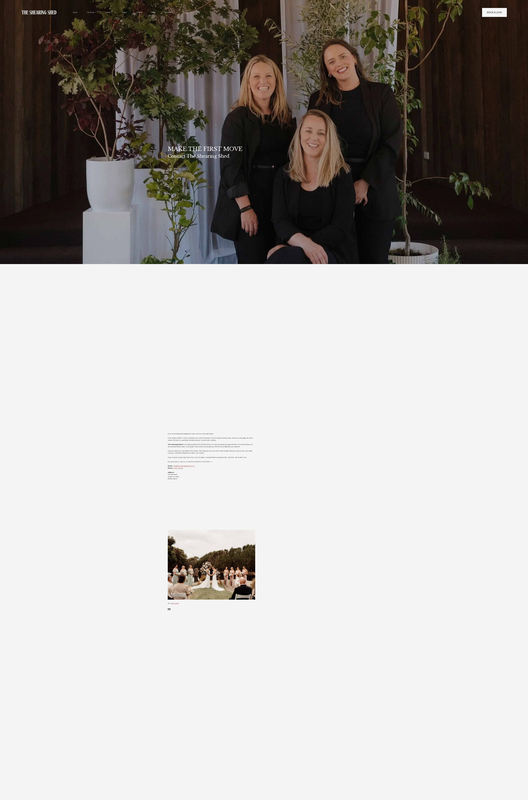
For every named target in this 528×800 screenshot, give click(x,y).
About (75, 12)
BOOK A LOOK (494, 12)
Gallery (124, 12)
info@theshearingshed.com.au (184, 466)
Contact (185, 12)
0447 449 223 (178, 468)
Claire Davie (174, 603)
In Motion (139, 12)
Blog (153, 12)
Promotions (169, 12)
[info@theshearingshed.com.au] (169, 609)
